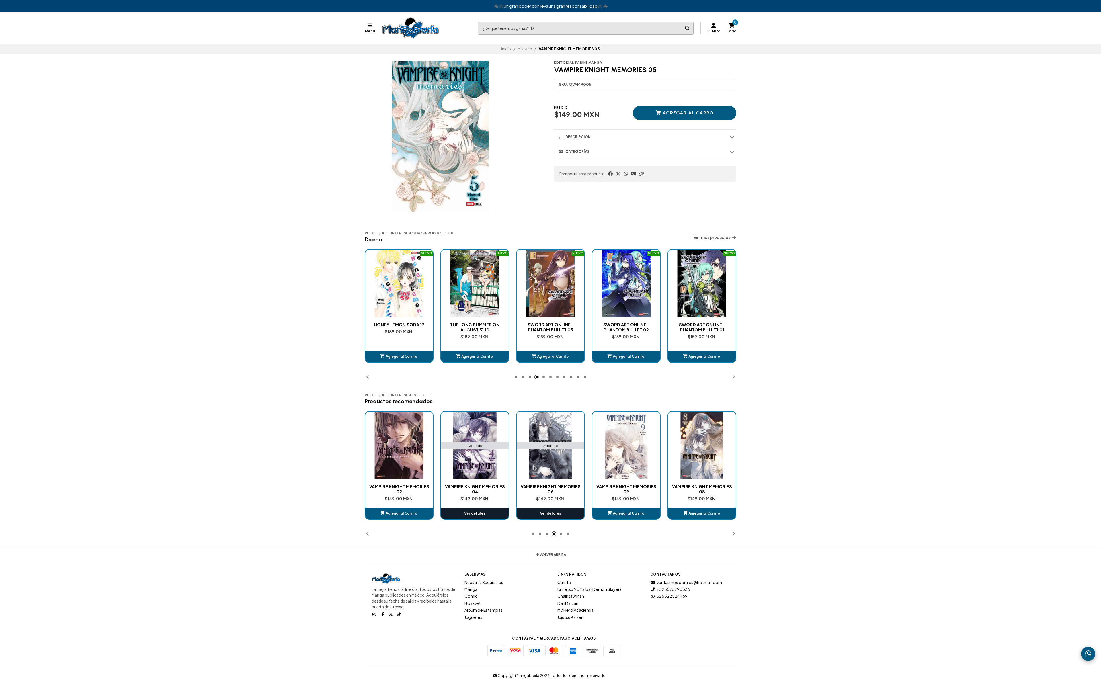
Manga (470, 589)
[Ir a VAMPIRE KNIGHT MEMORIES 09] (626, 445)
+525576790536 (673, 589)
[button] (641, 173)
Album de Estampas (483, 610)
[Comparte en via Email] (634, 173)
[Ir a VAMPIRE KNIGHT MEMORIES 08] (702, 445)
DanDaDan (567, 603)
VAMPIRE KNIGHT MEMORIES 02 (399, 489)
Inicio (506, 48)
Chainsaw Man (570, 596)
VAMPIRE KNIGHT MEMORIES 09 (626, 489)
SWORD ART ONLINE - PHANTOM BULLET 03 (551, 327)
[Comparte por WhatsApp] (626, 173)
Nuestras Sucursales (483, 582)
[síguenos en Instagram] (375, 614)
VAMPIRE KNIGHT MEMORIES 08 (702, 489)
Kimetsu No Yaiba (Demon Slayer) (589, 589)
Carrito (564, 582)
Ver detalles (474, 513)
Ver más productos (712, 237)
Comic (471, 596)
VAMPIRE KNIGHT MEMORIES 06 (551, 489)
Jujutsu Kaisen (570, 617)
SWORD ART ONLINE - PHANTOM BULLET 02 (626, 327)
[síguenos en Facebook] (383, 614)
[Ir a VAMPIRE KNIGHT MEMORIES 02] (399, 445)
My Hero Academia (575, 610)
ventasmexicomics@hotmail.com (689, 582)
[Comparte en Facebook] (610, 173)
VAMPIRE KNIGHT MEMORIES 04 (475, 489)
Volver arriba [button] (553, 554)
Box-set (472, 603)
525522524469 (672, 596)
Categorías (577, 151)
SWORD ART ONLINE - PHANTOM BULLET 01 (702, 327)
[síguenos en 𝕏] (391, 614)
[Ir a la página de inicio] (410, 28)
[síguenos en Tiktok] (400, 614)
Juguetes (473, 617)
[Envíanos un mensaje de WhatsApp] (1088, 654)
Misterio (525, 48)
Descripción (578, 137)
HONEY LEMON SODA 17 (399, 324)
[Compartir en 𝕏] (618, 173)
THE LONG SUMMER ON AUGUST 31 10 (474, 327)
